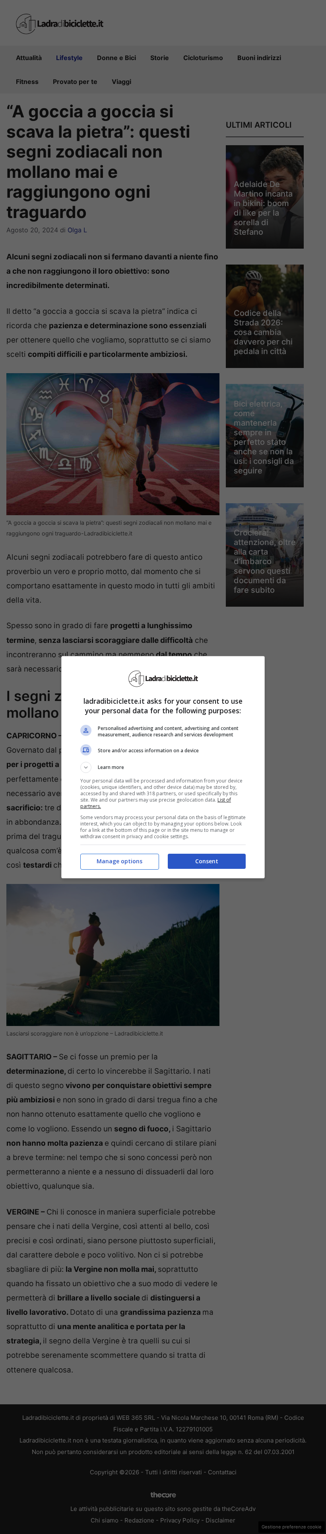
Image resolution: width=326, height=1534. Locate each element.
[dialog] (163, 767)
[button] (163, 767)
